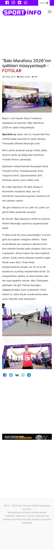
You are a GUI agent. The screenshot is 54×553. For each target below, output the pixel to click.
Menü (50, 11)
